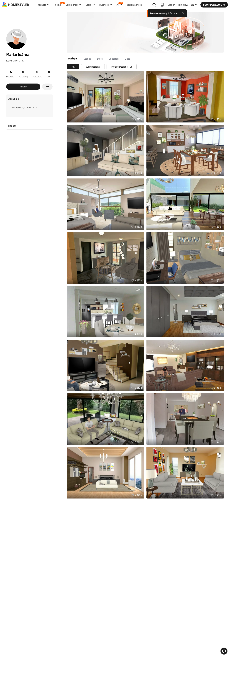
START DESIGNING (212, 4)
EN (192, 4)
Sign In (171, 4)
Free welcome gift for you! (164, 13)
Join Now (183, 4)
